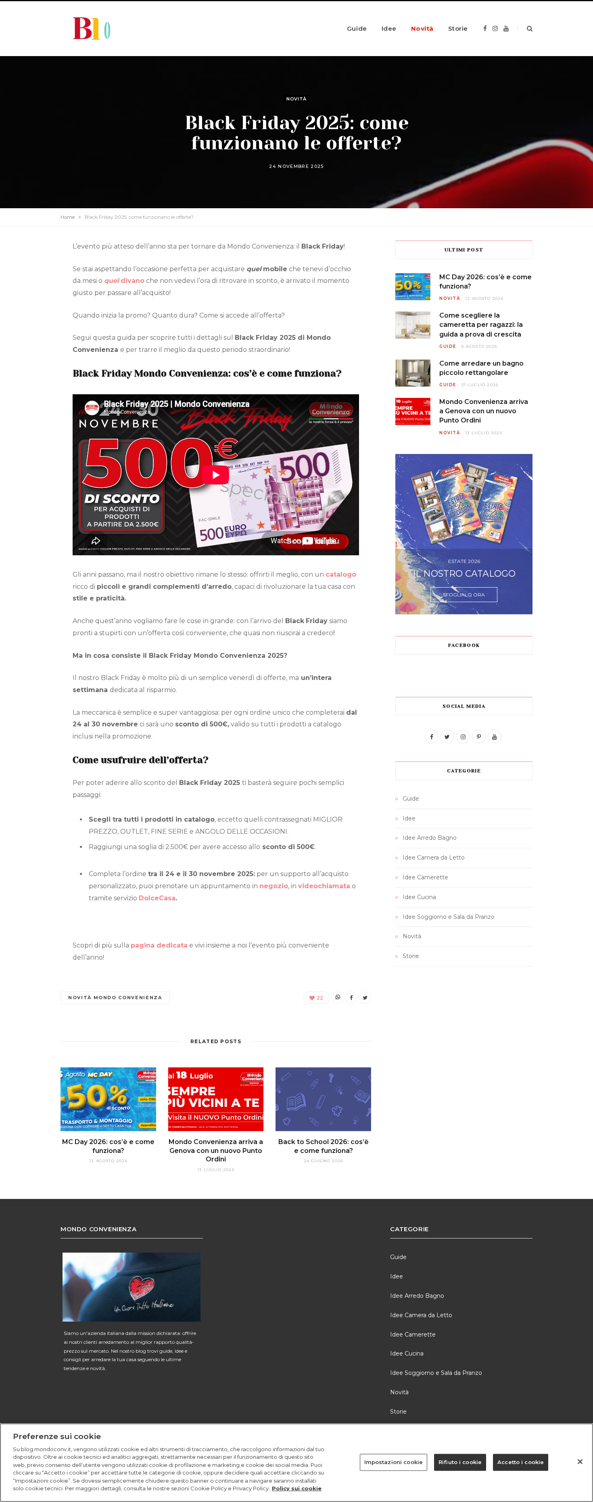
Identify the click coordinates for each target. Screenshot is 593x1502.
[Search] (525, 28)
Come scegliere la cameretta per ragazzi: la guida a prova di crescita (481, 325)
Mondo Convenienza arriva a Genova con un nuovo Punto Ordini (216, 1150)
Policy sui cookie (297, 1488)
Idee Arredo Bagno (430, 837)
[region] (296, 1462)
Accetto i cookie (520, 1462)
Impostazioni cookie (393, 1462)
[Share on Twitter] (365, 998)
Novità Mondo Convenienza (115, 997)
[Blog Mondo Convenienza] (101, 28)
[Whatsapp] (338, 998)
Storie (458, 28)
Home (68, 217)
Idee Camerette (425, 877)
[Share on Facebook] (351, 998)
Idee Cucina (419, 897)
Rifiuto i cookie (460, 1462)
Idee (389, 28)
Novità (422, 28)
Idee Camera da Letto (434, 857)
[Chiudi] (580, 1462)
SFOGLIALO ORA (464, 595)
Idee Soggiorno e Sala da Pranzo (449, 916)
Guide (357, 28)
